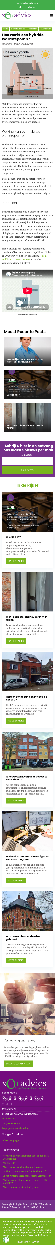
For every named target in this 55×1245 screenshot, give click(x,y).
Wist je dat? (9, 1163)
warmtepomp (46, 29)
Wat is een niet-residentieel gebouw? (21, 1187)
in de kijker (33, 29)
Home (5, 29)
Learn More (23, 1242)
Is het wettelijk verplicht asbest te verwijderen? (27, 1176)
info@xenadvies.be (11, 1123)
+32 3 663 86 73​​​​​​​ (9, 1118)
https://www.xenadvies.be (15, 1128)
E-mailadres (27, 455)
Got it (35, 1242)
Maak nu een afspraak (18, 1063)
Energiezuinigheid (18, 29)
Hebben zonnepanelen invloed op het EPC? (24, 1171)
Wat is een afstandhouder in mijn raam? (23, 1167)
